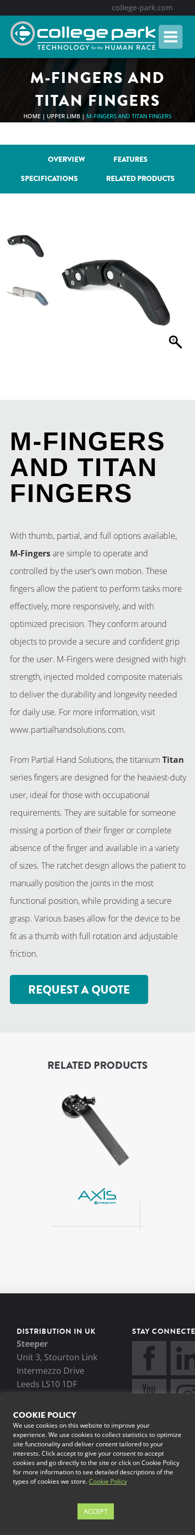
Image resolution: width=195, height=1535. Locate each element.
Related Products (140, 178)
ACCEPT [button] (96, 1511)
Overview (66, 159)
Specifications (49, 178)
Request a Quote (79, 990)
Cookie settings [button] (43, 1511)
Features (130, 159)
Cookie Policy (108, 1481)
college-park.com (142, 7)
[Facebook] (149, 1372)
